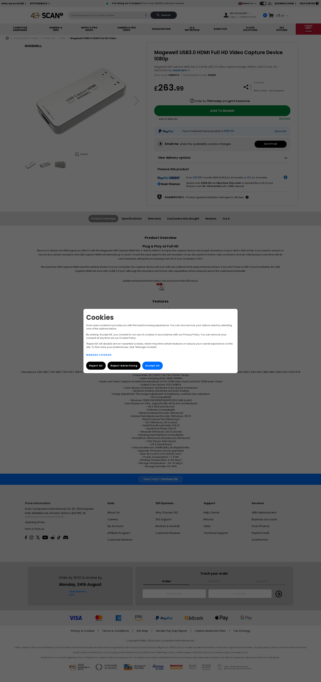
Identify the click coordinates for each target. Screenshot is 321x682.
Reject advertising (124, 365)
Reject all (96, 365)
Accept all (152, 365)
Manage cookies (99, 355)
